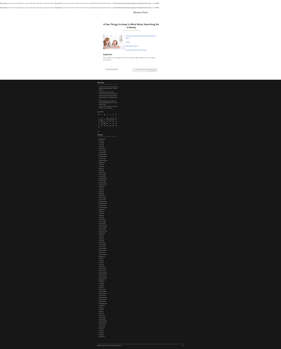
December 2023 (103, 201)
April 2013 (101, 334)
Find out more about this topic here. (136, 50)
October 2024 (102, 182)
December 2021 (102, 248)
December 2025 (103, 154)
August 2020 (102, 280)
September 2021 (103, 254)
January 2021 (102, 270)
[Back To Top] (183, 345)
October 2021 (102, 252)
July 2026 (101, 141)
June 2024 (101, 189)
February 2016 (102, 289)
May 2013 (101, 332)
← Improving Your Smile (111, 69)
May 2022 (101, 238)
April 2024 (101, 193)
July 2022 (101, 234)
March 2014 (102, 315)
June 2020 (101, 283)
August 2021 (102, 256)
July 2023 (101, 211)
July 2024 (101, 188)
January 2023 (102, 223)
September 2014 (103, 303)
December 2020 (103, 272)
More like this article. (132, 46)
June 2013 (101, 330)
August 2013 (102, 327)
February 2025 (102, 174)
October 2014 (102, 301)
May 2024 (101, 191)
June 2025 (101, 166)
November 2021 (102, 250)
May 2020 (101, 285)
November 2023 (103, 203)
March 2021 (102, 266)
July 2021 (101, 258)
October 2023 (102, 205)
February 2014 (102, 317)
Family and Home (135, 30)
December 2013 (102, 321)
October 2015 (102, 295)
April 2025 (101, 170)
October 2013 (102, 325)
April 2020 (101, 287)
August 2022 (102, 233)
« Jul (98, 131)
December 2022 (103, 225)
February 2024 (102, 197)
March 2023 (102, 219)
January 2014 (102, 319)
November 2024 (103, 180)
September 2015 (103, 297)
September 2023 (103, 207)
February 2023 (102, 221)
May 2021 (101, 262)
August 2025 (102, 162)
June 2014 (101, 309)
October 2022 (102, 229)
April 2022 (101, 240)
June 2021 (101, 260)
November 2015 (102, 293)
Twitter (128, 42)
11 (101, 121)
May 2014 (101, 311)
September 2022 (103, 231)
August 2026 (102, 139)
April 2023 (101, 217)
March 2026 (102, 148)
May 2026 (101, 144)
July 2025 (101, 164)
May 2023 (101, 215)
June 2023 (101, 213)
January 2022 (102, 246)
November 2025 (103, 156)
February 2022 (102, 244)
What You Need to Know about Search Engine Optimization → (145, 70)
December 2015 (102, 291)
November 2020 (103, 274)
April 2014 (101, 313)
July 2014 (101, 307)
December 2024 (103, 178)
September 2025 (103, 160)
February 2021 (102, 268)
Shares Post (140, 12)
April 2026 (101, 146)
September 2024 (103, 184)
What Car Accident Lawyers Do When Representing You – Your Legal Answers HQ (108, 97)
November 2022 (103, 227)
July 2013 (101, 328)
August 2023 (102, 209)
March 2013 (102, 336)
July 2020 (101, 281)
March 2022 (102, 242)
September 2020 (103, 278)
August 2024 (102, 186)
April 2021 (101, 264)
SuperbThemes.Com (117, 345)
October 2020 (102, 276)
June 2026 (101, 143)
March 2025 (102, 172)
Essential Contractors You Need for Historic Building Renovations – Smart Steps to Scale (108, 102)
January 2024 (102, 199)
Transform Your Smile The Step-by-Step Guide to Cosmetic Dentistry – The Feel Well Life (108, 88)
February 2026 (102, 150)
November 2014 (102, 299)
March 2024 (102, 195)
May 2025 (101, 168)
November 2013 (102, 323)
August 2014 (102, 305)
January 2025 (102, 176)
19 (104, 123)
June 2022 (101, 236)
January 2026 (102, 152)
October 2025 (102, 158)
